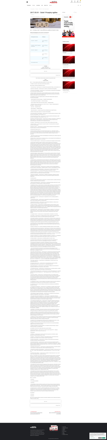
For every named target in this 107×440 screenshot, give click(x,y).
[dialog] (97, 436)
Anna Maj (65, 53)
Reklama (63, 433)
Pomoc (63, 432)
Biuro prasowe (64, 431)
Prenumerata (64, 426)
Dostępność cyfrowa (65, 434)
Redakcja (33, 14)
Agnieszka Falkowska (67, 65)
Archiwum (32, 27)
